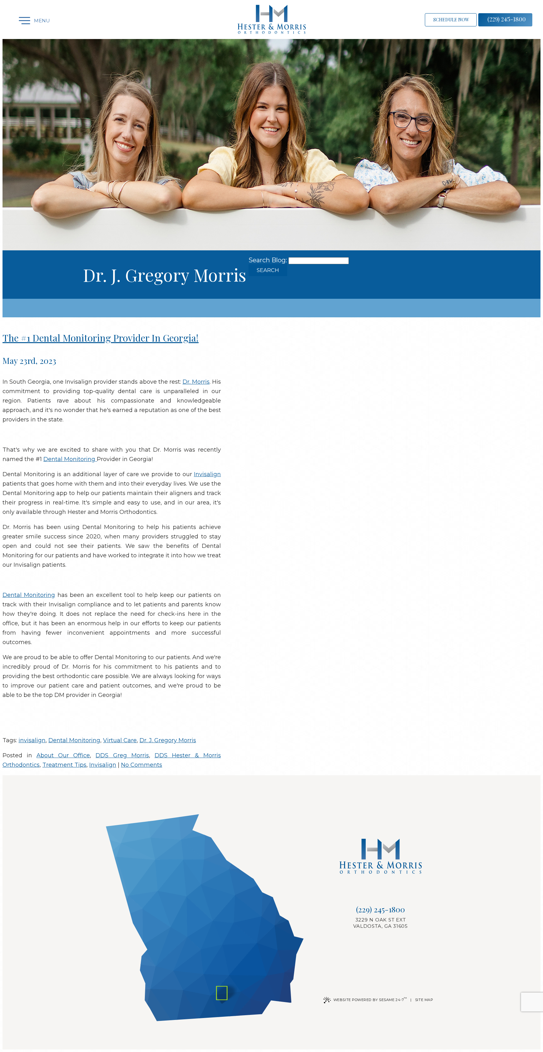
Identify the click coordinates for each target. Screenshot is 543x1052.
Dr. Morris (196, 381)
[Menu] (19, 20)
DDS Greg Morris (122, 755)
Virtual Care (120, 740)
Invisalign (207, 474)
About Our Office (63, 755)
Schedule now (451, 20)
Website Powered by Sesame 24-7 (370, 999)
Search (268, 270)
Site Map (424, 1000)
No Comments (141, 764)
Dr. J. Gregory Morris (168, 740)
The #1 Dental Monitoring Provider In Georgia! (101, 337)
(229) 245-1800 (506, 19)
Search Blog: (268, 260)
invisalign (32, 740)
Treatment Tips (64, 764)
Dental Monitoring (70, 459)
